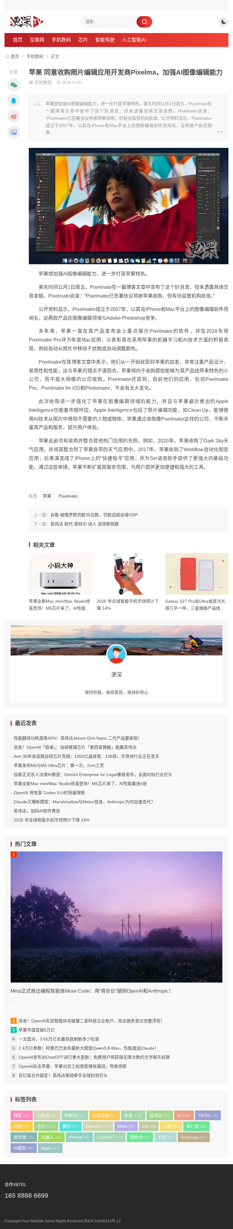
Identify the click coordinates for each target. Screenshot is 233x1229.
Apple (50, 1148)
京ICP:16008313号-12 (102, 1221)
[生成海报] (14, 132)
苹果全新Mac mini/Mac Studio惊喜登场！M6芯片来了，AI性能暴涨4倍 (59, 608)
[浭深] (42, 21)
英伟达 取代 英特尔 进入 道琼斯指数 (84, 523)
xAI (149, 1126)
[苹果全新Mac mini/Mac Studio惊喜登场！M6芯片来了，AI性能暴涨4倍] (60, 574)
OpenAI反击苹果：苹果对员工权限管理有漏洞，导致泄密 (73, 1066)
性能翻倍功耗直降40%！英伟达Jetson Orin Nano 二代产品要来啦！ (78, 738)
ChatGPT (110, 1137)
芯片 (83, 39)
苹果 (47, 496)
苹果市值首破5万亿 (37, 1029)
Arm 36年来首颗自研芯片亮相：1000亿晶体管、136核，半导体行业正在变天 (86, 756)
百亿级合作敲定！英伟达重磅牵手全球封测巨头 (63, 1075)
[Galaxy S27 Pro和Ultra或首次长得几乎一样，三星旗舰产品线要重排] (196, 574)
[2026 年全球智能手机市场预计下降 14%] (128, 574)
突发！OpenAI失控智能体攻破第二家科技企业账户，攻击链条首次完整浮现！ (92, 1020)
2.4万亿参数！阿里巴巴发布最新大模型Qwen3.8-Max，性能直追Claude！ (89, 1048)
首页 (17, 39)
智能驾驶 (105, 39)
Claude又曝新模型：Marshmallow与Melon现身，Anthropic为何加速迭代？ (84, 801)
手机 (165, 1137)
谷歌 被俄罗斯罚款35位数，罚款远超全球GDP (94, 514)
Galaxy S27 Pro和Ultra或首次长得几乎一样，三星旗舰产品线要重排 (195, 608)
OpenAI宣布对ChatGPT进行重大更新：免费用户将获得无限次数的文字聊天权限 (94, 1057)
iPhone (79, 1137)
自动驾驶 (104, 1115)
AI (184, 1115)
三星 (171, 1126)
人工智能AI (134, 39)
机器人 (51, 1137)
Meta (126, 1126)
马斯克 (47, 1115)
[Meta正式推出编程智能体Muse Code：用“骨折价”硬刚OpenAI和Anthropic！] (116, 917)
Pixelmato (68, 496)
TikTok (208, 1115)
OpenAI (98, 1126)
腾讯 (70, 1126)
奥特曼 (24, 1137)
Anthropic (194, 1137)
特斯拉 (75, 1115)
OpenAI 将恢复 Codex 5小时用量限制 (49, 792)
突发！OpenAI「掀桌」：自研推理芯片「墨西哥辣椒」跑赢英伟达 (75, 747)
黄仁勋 (196, 1126)
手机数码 (61, 39)
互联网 (37, 39)
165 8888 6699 (26, 1195)
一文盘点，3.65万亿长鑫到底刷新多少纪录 (59, 1039)
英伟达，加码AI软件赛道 (37, 810)
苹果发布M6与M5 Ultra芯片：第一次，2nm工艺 (59, 765)
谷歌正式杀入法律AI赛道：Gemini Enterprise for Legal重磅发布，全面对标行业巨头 (93, 774)
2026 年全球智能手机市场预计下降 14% (51, 820)
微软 (22, 1115)
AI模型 (24, 1148)
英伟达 (160, 1115)
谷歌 (22, 1126)
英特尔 (140, 1137)
